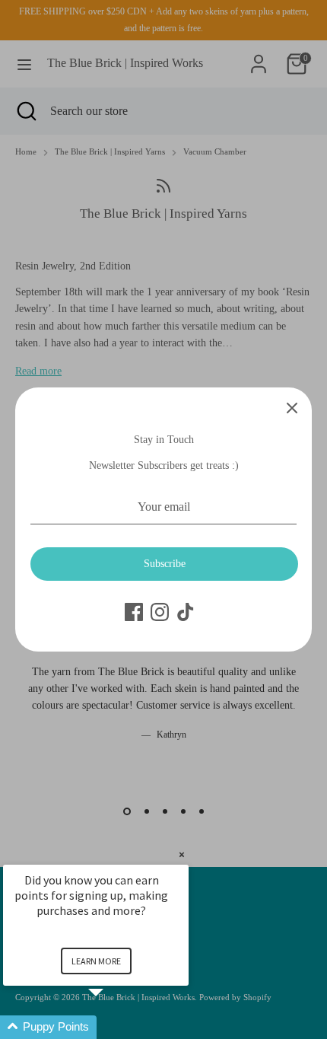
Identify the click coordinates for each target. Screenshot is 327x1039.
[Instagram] (160, 612)
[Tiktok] (185, 612)
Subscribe (165, 563)
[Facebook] (134, 612)
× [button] (182, 854)
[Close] (292, 407)
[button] (114, 1027)
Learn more (96, 961)
